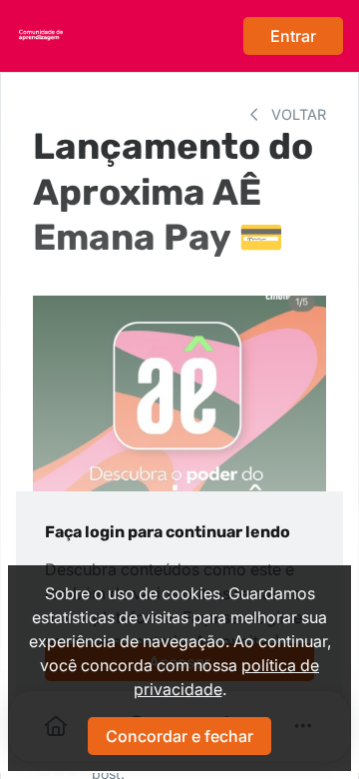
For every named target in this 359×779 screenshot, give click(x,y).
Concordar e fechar (179, 736)
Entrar (293, 36)
